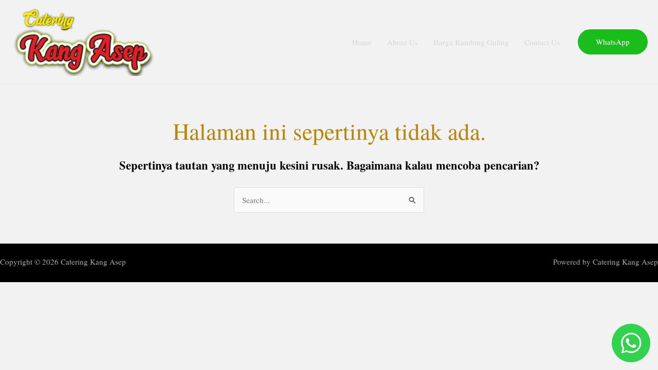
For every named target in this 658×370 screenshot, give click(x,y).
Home (362, 42)
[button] (613, 41)
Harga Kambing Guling (471, 42)
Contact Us (542, 42)
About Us (402, 42)
